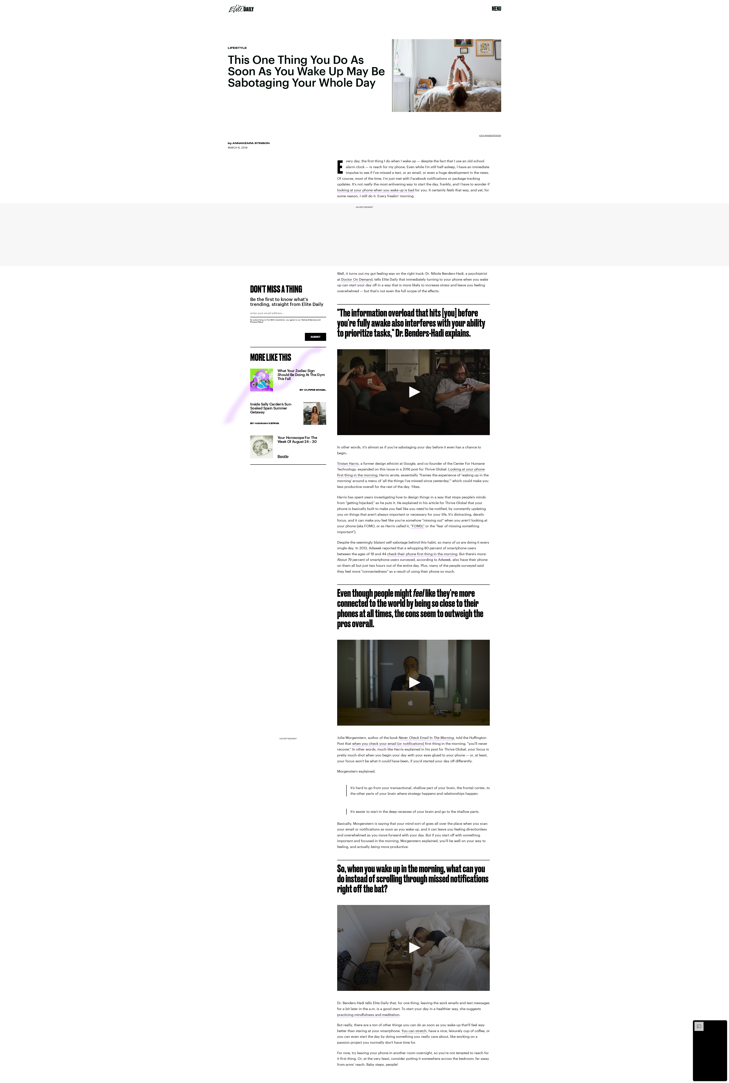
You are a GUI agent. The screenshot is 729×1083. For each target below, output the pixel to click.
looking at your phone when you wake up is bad (375, 190)
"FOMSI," (417, 526)
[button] (413, 392)
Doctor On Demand (356, 279)
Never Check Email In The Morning (426, 737)
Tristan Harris (348, 463)
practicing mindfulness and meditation (368, 1015)
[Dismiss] (723, 1023)
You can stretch (414, 1031)
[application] (413, 392)
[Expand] (697, 1023)
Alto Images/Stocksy (490, 135)
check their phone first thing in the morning (422, 554)
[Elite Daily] (241, 9)
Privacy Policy (256, 322)
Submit (315, 336)
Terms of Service (309, 320)
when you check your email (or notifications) (388, 743)
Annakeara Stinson (251, 143)
